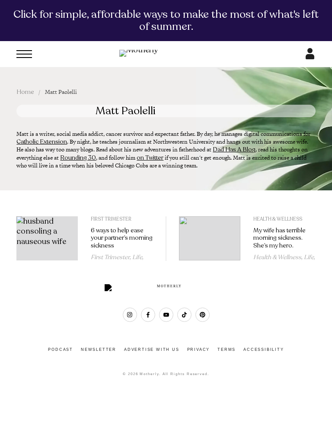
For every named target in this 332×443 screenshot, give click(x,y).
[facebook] (148, 315)
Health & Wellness (277, 219)
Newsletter (98, 349)
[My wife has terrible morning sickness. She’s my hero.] (209, 238)
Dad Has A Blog (234, 149)
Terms (226, 349)
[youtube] (166, 315)
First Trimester (111, 219)
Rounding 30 (78, 158)
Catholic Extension (41, 142)
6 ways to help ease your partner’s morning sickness (122, 238)
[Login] (310, 56)
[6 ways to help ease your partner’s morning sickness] (47, 238)
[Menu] (24, 54)
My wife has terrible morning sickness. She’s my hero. (279, 238)
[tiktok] (184, 315)
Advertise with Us (151, 349)
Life (137, 257)
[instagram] (130, 315)
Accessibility (263, 349)
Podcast (60, 349)
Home (25, 92)
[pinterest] (202, 315)
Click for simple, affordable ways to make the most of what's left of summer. (166, 20)
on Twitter (150, 158)
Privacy (198, 349)
